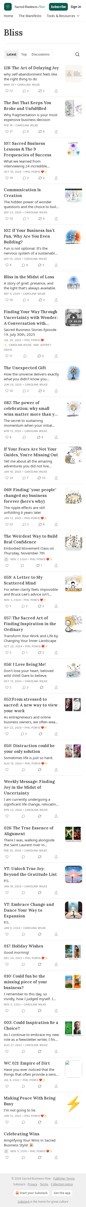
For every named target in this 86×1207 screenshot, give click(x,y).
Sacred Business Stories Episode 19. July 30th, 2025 (30, 332)
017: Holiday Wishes (23, 946)
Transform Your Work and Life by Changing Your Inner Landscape (31, 638)
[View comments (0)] (25, 356)
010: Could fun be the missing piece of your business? (25, 981)
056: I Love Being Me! (25, 664)
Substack (24, 1202)
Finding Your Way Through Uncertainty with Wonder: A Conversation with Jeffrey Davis (31, 317)
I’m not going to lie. (20, 1110)
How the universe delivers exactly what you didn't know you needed (31, 376)
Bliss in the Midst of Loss (29, 277)
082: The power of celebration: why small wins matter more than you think (31, 408)
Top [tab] (24, 54)
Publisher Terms (64, 1178)
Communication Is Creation (22, 192)
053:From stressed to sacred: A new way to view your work (31, 705)
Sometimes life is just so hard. (28, 757)
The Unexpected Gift (25, 367)
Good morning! (16, 952)
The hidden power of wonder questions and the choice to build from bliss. (31, 204)
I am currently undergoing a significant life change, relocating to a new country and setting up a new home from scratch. (31, 802)
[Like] (7, 565)
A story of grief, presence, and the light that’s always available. (30, 285)
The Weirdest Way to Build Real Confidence (31, 539)
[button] (8, 16)
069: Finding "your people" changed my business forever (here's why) (30, 495)
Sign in (76, 7)
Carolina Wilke (28, 84)
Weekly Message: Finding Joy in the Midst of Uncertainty (29, 787)
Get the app (62, 1193)
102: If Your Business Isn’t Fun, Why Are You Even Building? (29, 236)
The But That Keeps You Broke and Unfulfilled (27, 105)
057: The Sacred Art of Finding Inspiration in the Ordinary (30, 623)
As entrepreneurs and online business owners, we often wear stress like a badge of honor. (30, 719)
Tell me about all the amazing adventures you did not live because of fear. (28, 463)
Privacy (32, 1184)
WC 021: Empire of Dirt (27, 1063)
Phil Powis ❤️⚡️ (36, 171)
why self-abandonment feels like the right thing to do (30, 76)
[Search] (77, 54)
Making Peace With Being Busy (29, 1100)
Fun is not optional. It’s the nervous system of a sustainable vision (30, 250)
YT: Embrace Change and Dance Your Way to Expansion (29, 910)
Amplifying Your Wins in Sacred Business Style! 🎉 (29, 1142)
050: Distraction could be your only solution (29, 748)
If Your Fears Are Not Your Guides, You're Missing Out (31, 451)
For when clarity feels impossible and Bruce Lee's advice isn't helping (31, 592)
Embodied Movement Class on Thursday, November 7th (29, 550)
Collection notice (62, 1184)
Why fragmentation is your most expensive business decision (30, 117)
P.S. (6, 880)
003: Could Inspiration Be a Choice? (31, 1025)
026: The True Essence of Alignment (29, 830)
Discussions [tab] (40, 54)
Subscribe (58, 7)
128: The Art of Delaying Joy (31, 67)
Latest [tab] (11, 54)
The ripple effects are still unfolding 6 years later (24, 510)
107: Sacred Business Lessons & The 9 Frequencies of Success (27, 149)
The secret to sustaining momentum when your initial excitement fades (28, 423)
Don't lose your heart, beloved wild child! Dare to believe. (29, 673)
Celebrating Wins (21, 1134)
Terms (44, 1184)
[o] (73, 317)
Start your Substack (34, 1193)
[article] (43, 79)
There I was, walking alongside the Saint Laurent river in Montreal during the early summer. (29, 842)
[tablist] (28, 54)
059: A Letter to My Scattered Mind (23, 580)
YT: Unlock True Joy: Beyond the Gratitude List (30, 871)
